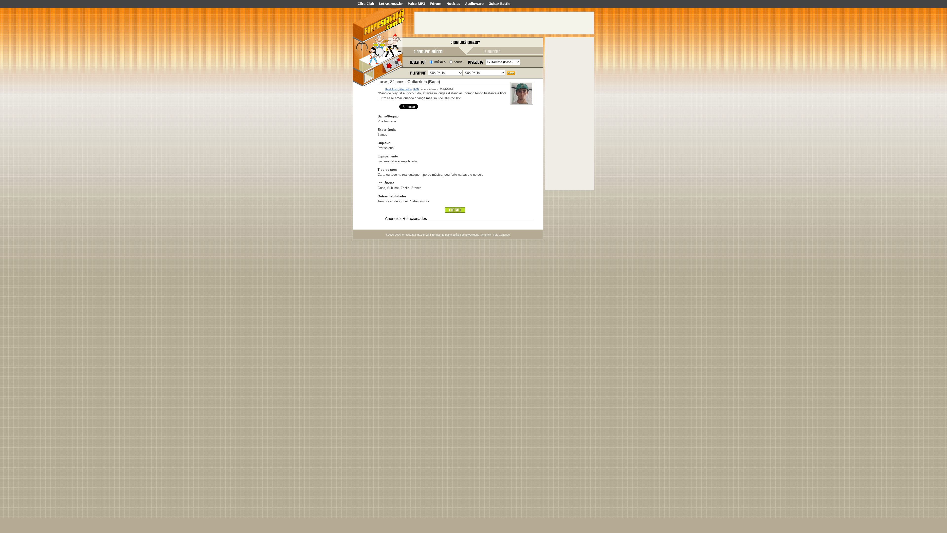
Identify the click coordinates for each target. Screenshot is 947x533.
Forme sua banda (378, 42)
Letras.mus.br (391, 3)
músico (440, 62)
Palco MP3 (416, 3)
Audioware (474, 3)
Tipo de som (387, 169)
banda (458, 62)
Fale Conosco (501, 234)
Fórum (435, 3)
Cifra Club (366, 3)
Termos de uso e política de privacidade (455, 234)
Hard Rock (391, 89)
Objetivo (384, 143)
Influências (386, 183)
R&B (416, 89)
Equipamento (388, 156)
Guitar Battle (499, 3)
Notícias (453, 3)
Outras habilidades (392, 196)
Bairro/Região (388, 116)
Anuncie (486, 234)
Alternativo (405, 89)
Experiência (387, 130)
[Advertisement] (504, 23)
